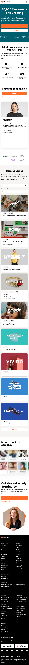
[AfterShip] (6, 2)
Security (12, 656)
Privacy (3, 656)
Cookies (18, 656)
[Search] (23, 2)
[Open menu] (26, 2)
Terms (7, 656)
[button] (6, 156)
